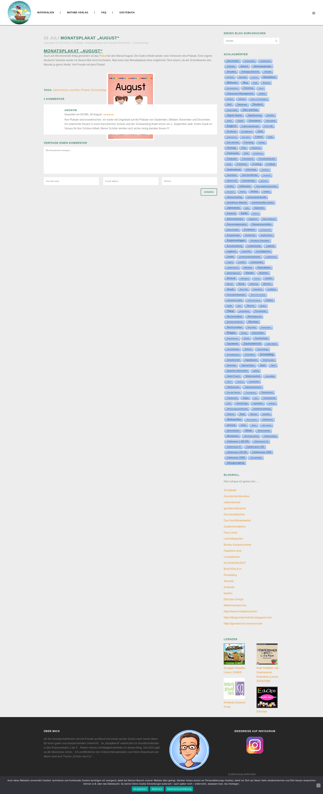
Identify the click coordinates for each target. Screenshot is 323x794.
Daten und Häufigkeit (259, 99)
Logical (230, 262)
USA (229, 403)
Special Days (248, 365)
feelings (262, 142)
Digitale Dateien (234, 115)
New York (244, 289)
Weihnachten (234, 419)
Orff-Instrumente (254, 300)
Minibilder (263, 273)
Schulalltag (98, 90)
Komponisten (233, 235)
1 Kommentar (141, 42)
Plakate (78, 42)
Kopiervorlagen (236, 240)
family (270, 137)
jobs (247, 208)
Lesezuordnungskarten (249, 257)
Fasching (248, 142)
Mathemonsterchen (235, 605)
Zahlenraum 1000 (261, 452)
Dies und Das (250, 109)
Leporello (246, 251)
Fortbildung (258, 153)
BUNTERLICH (232, 569)
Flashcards (233, 153)
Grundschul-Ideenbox (236, 496)
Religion (231, 332)
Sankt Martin (271, 344)
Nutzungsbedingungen (236, 295)
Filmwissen (256, 148)
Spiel (262, 365)
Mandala (248, 267)
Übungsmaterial (235, 462)
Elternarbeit (270, 121)
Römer (246, 338)
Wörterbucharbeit (251, 436)
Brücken (266, 83)
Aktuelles (231, 71)
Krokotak (229, 587)
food (246, 153)
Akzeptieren (140, 789)
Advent (244, 66)
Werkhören (268, 419)
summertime (254, 382)
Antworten (108, 115)
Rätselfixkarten (232, 338)
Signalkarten (251, 360)
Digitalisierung (254, 115)
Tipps (246, 397)
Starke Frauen (233, 376)
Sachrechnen (261, 338)
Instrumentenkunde (256, 197)
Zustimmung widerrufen (242, 774)
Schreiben (250, 354)
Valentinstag (241, 403)
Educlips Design (233, 599)
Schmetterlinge (233, 349)
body (255, 83)
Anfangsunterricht (250, 72)
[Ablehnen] (318, 785)
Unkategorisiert (94, 42)
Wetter (243, 425)
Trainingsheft (269, 398)
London (241, 262)
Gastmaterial (234, 169)
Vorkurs (230, 414)
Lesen (230, 256)
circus (261, 88)
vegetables (258, 403)
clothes (262, 94)
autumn (255, 77)
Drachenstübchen (234, 514)
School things (262, 349)
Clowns (230, 99)
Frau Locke (230, 532)
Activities (231, 66)
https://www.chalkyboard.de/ (240, 611)
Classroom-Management (240, 93)
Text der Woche (233, 392)
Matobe (250, 272)
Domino (270, 115)
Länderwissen (232, 268)
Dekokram (242, 104)
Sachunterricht (252, 343)
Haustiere (230, 192)
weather (266, 414)
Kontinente (250, 235)
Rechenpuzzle (254, 316)
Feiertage (231, 147)
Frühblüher (242, 164)
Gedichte (265, 170)
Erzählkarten (247, 131)
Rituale (244, 333)
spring (256, 371)
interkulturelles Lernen (263, 202)
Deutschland (232, 110)
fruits (229, 164)
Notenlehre (257, 289)
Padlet (229, 306)
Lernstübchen (232, 556)
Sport (273, 365)
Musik (241, 284)
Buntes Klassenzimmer (237, 544)
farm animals (233, 142)
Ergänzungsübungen (250, 126)
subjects (240, 382)
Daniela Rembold (119, 42)
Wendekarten (252, 420)
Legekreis (231, 251)
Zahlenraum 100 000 (237, 452)
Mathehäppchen (233, 273)
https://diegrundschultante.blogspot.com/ (248, 617)
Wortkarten (233, 436)
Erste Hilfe (268, 126)
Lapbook (270, 246)
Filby (244, 148)
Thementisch (267, 392)
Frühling (257, 164)
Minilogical (245, 278)
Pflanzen (251, 306)
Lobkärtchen (271, 257)
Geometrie (232, 175)
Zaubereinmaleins (234, 526)
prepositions (244, 311)
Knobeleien (249, 229)
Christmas (248, 88)
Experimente (232, 137)
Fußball (271, 164)
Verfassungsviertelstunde (237, 409)
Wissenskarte (264, 430)
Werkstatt (231, 425)
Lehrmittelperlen (233, 538)
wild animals (266, 425)
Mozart (230, 284)
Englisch (231, 125)
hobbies (266, 192)
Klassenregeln (233, 230)
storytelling (270, 376)
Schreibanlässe (233, 355)
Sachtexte (232, 343)
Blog (245, 82)
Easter (240, 121)
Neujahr (230, 289)
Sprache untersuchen (237, 370)
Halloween (244, 186)
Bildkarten (232, 82)
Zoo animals (256, 457)
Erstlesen (231, 131)
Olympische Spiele (234, 300)
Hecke (242, 192)
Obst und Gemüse (258, 295)
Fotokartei (232, 158)
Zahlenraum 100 (255, 446)
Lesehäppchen (263, 251)
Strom (229, 382)
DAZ (229, 104)
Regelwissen (266, 327)
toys (256, 398)
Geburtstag (251, 169)
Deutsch (258, 104)
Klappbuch (253, 219)
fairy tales (246, 137)
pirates (263, 306)
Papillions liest (232, 550)
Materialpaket (264, 267)
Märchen (267, 284)
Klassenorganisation (237, 224)
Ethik (260, 131)
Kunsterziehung (234, 246)
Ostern (269, 300)
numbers (272, 289)
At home (230, 77)
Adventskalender (262, 66)
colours (242, 99)
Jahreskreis (61, 90)
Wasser (253, 414)
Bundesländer (232, 88)
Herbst (254, 191)
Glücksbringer (248, 180)
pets (239, 306)
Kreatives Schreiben (260, 240)
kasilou (228, 593)
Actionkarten (265, 61)
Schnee (248, 349)
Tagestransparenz (253, 387)
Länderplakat (257, 262)
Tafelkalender (233, 387)
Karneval (231, 213)
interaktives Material (237, 202)
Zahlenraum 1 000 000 (238, 441)
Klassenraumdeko (261, 224)
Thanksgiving (250, 392)
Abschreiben (233, 61)
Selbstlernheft (233, 360)
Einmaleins (255, 120)
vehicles (272, 403)
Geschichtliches (250, 175)
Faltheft (259, 137)
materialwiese (232, 502)
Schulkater (230, 490)
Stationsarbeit (252, 376)
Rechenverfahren (235, 322)
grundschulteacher (235, 508)
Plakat (103, 55)
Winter (248, 430)
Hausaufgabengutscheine (266, 186)
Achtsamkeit (250, 61)
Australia (242, 77)
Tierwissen (232, 398)
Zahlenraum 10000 (236, 457)
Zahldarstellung (270, 436)
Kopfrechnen (267, 235)
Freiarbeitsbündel (267, 159)
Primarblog (230, 575)
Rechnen (253, 321)
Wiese (254, 425)
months (75, 90)
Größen (230, 186)
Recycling (252, 327)
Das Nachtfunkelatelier (237, 520)
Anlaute (267, 72)
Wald (242, 414)
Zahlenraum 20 (234, 447)
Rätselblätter (258, 333)
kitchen (256, 213)
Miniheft (231, 278)
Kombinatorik (265, 230)
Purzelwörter (260, 311)
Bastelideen (269, 77)
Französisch (247, 159)
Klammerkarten (235, 219)
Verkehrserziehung (262, 409)
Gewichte (267, 175)
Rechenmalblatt (234, 316)
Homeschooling (234, 197)
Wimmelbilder (233, 430)
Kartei (244, 213)
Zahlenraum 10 (261, 441)
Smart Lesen (268, 360)
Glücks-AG (232, 180)
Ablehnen (157, 789)
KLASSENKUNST (235, 562)
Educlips (262, 711)
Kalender (259, 208)
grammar (264, 181)
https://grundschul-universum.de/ (243, 623)
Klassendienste (269, 219)
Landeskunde (254, 246)
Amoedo (229, 581)
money (257, 278)
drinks (229, 121)
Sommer (231, 365)
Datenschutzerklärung (179, 789)
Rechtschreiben (234, 327)
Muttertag (254, 284)
